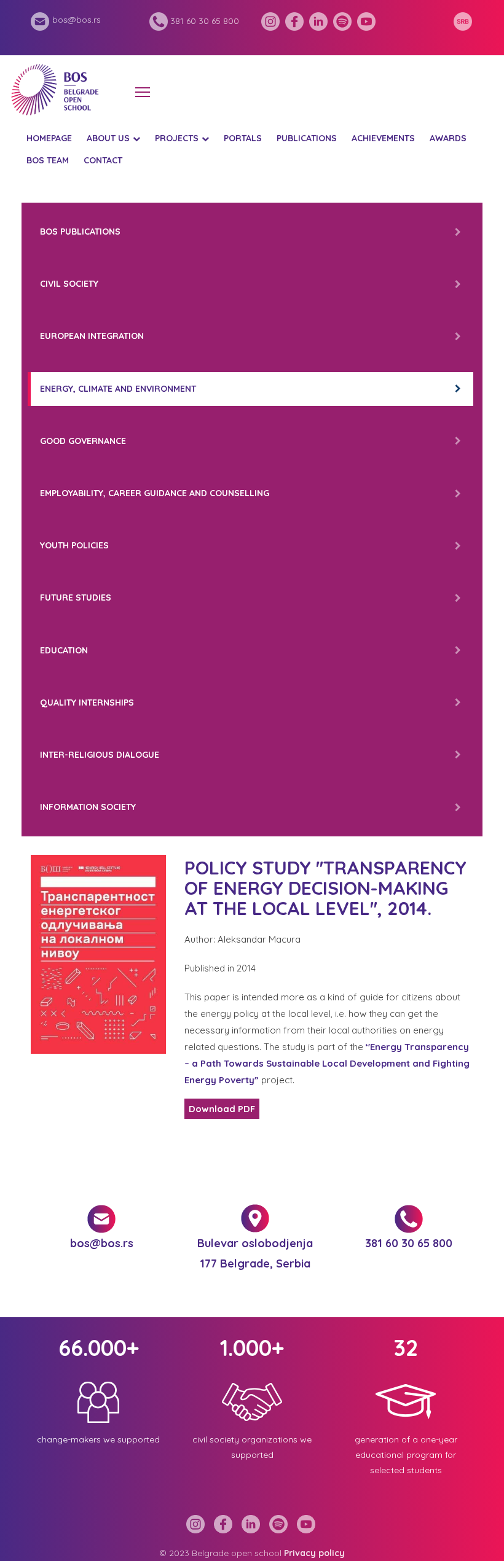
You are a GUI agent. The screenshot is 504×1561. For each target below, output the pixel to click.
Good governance (83, 440)
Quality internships (87, 702)
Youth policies (74, 545)
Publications (307, 138)
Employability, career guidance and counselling (154, 493)
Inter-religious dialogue (99, 754)
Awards (448, 138)
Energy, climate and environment (118, 388)
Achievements (383, 138)
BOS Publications (80, 231)
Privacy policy (314, 1553)
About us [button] (108, 138)
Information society (88, 806)
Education (64, 650)
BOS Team (47, 160)
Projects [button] (177, 138)
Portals (243, 138)
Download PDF (222, 1109)
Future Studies (75, 597)
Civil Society (69, 283)
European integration (92, 335)
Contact (103, 160)
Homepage (49, 138)
